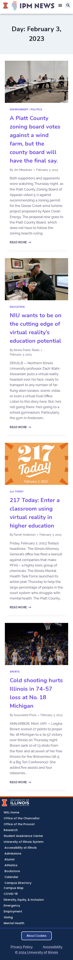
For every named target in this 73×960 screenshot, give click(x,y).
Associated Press (25, 715)
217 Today (17, 491)
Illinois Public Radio (26, 350)
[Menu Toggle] (60, 5)
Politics (36, 109)
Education (17, 306)
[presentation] (36, 82)
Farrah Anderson (24, 534)
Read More (20, 242)
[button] (68, 5)
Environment (19, 109)
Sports (15, 671)
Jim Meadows (23, 169)
